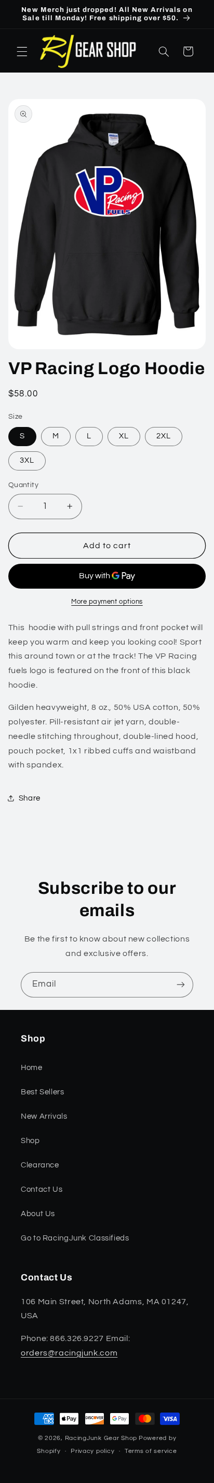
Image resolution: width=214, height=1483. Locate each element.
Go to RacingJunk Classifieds (75, 1238)
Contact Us (41, 1189)
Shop (30, 1141)
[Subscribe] (181, 984)
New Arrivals (44, 1116)
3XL (27, 460)
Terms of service (151, 1451)
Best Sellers (42, 1092)
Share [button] (30, 798)
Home (32, 1068)
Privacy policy (92, 1451)
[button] (22, 51)
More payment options (107, 601)
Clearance (40, 1165)
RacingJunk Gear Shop (101, 1438)
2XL (163, 436)
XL (124, 436)
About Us (38, 1214)
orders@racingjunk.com (69, 1353)
